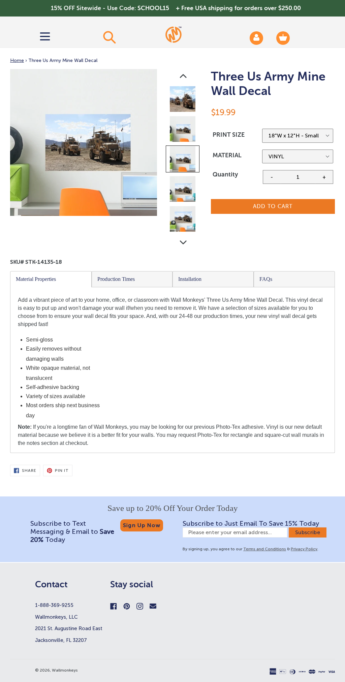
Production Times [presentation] (116, 279)
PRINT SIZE (229, 134)
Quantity (225, 174)
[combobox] (109, 37)
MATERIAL (227, 155)
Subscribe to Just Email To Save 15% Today (251, 523)
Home (17, 60)
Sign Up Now (141, 525)
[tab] (51, 279)
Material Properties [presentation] (36, 279)
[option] (183, 101)
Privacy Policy (304, 549)
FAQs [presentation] (265, 279)
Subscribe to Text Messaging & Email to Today (72, 531)
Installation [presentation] (189, 279)
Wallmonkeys (65, 670)
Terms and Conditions (264, 549)
